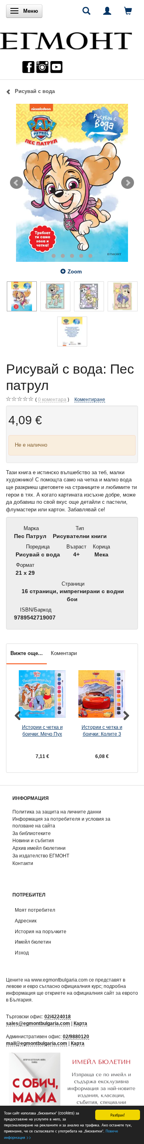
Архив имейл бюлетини (39, 848)
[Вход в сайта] (107, 11)
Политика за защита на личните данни (56, 811)
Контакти (22, 863)
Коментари (64, 653)
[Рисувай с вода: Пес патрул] (72, 183)
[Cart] (128, 11)
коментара (52, 399)
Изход (22, 952)
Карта (80, 1023)
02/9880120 (76, 1036)
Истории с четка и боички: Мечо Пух (42, 730)
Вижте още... (26, 653)
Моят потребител (35, 909)
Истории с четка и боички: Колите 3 (102, 730)
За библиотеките (31, 833)
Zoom (75, 272)
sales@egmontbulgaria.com (38, 1023)
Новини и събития (33, 840)
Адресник (25, 920)
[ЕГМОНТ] (66, 39)
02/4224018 (57, 1016)
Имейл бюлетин (33, 941)
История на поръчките (40, 931)
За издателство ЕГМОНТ (40, 855)
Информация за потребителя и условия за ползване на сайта (61, 822)
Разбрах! (117, 1115)
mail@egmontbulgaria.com (36, 1043)
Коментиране (89, 399)
